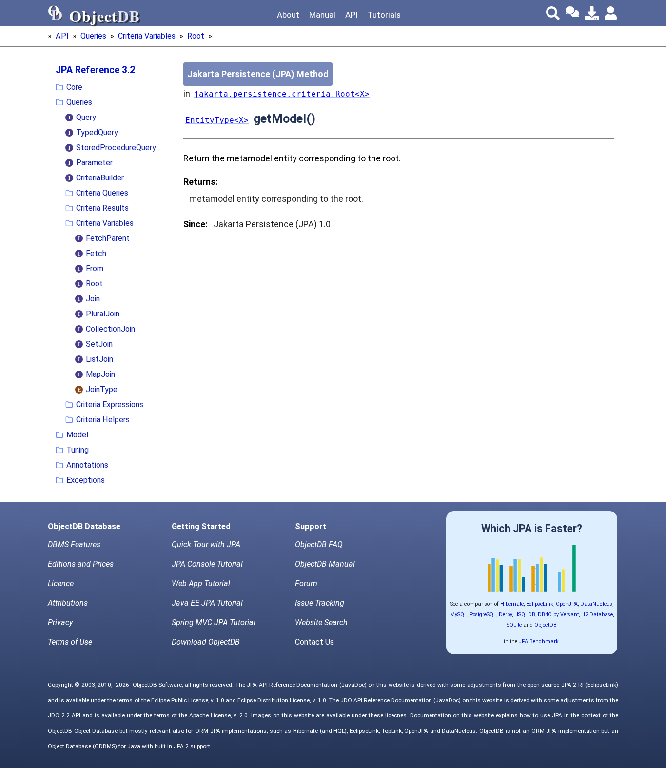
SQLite (514, 625)
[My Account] (611, 13)
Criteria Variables (147, 35)
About (288, 15)
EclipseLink (539, 604)
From (94, 268)
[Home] (55, 13)
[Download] (592, 13)
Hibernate (512, 604)
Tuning (77, 449)
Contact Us (314, 642)
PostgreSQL (483, 614)
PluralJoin (102, 313)
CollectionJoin (110, 329)
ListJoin (99, 359)
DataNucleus (596, 604)
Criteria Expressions (109, 404)
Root (195, 35)
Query (86, 117)
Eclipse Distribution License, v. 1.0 (281, 700)
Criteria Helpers (103, 419)
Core (74, 87)
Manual (322, 15)
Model (77, 434)
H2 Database (597, 614)
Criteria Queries (102, 192)
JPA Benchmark (539, 641)
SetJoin (99, 344)
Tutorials (384, 15)
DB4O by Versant (558, 614)
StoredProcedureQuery (116, 147)
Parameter (94, 162)
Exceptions (85, 480)
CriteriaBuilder (100, 177)
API (351, 15)
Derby (505, 614)
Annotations (87, 465)
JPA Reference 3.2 (95, 70)
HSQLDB (524, 614)
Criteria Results (102, 208)
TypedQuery (97, 132)
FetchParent (108, 238)
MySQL (458, 614)
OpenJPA (567, 604)
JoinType (102, 389)
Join (93, 298)
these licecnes (388, 715)
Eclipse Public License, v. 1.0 (187, 700)
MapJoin (100, 374)
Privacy (60, 622)
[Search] (553, 13)
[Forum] (572, 13)
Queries (93, 35)
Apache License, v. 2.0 (218, 715)
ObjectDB (545, 625)
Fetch (96, 253)
